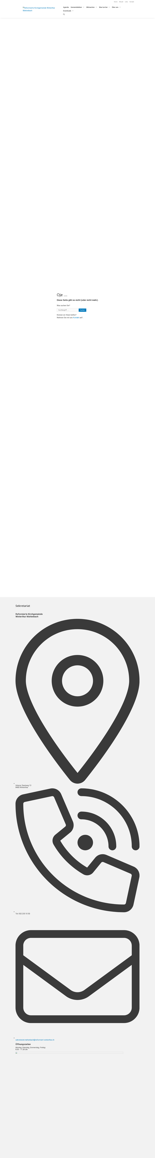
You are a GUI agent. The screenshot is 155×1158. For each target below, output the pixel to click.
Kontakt (132, 2)
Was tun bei (103, 7)
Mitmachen (90, 7)
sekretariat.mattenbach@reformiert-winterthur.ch (35, 1040)
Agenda (66, 7)
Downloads (67, 11)
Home (115, 2)
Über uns (115, 7)
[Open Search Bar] (64, 14)
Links (126, 2)
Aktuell (121, 2)
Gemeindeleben (76, 7)
